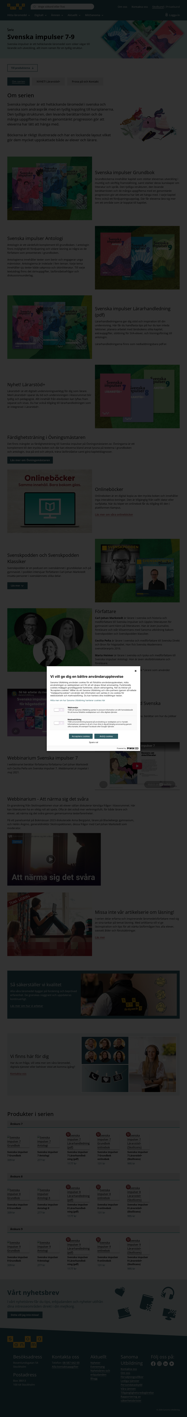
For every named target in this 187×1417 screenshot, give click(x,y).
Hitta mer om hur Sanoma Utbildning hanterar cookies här (77, 700)
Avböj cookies (106, 736)
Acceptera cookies (81, 736)
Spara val (93, 742)
